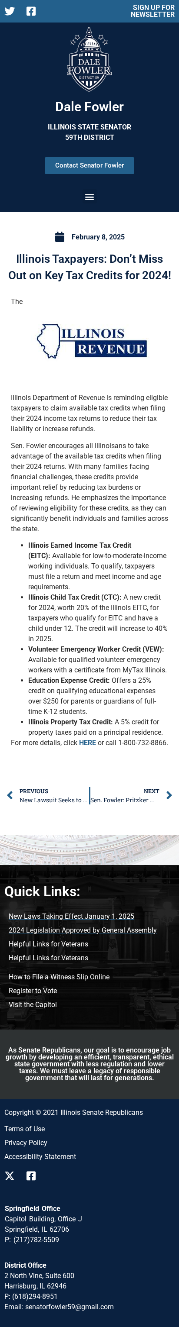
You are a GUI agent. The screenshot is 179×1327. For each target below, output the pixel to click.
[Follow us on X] (12, 1176)
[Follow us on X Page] (12, 11)
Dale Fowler (89, 106)
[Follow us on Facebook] (34, 1176)
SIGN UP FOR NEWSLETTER (153, 11)
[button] (90, 196)
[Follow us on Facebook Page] (34, 11)
